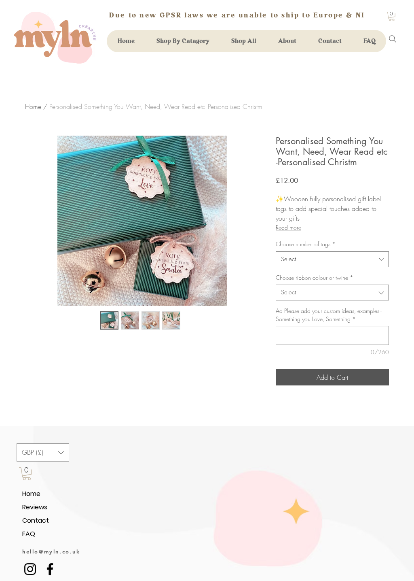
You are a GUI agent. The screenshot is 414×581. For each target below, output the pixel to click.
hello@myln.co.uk (51, 551)
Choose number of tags (306, 244)
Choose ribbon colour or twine (314, 277)
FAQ (28, 533)
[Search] (392, 39)
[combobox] (332, 259)
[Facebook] (50, 569)
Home (33, 106)
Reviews (34, 507)
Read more (288, 227)
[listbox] (43, 452)
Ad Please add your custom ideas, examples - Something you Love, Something (329, 315)
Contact (35, 520)
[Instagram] (30, 569)
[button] (391, 16)
